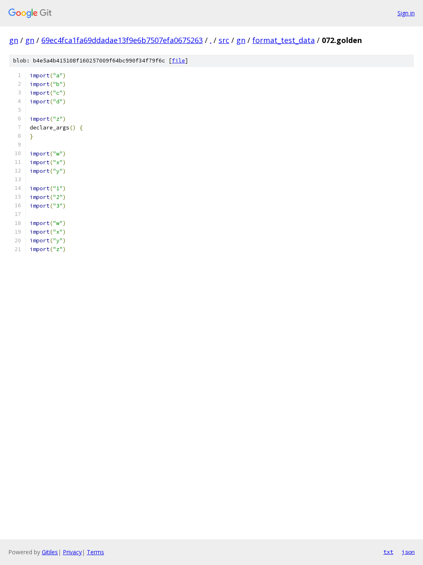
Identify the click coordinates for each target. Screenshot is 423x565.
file (178, 60)
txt (388, 551)
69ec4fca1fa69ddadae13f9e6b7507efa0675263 (122, 40)
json (408, 551)
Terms (95, 552)
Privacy (72, 552)
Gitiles (50, 552)
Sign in (406, 13)
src (224, 40)
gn (13, 40)
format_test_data (283, 40)
